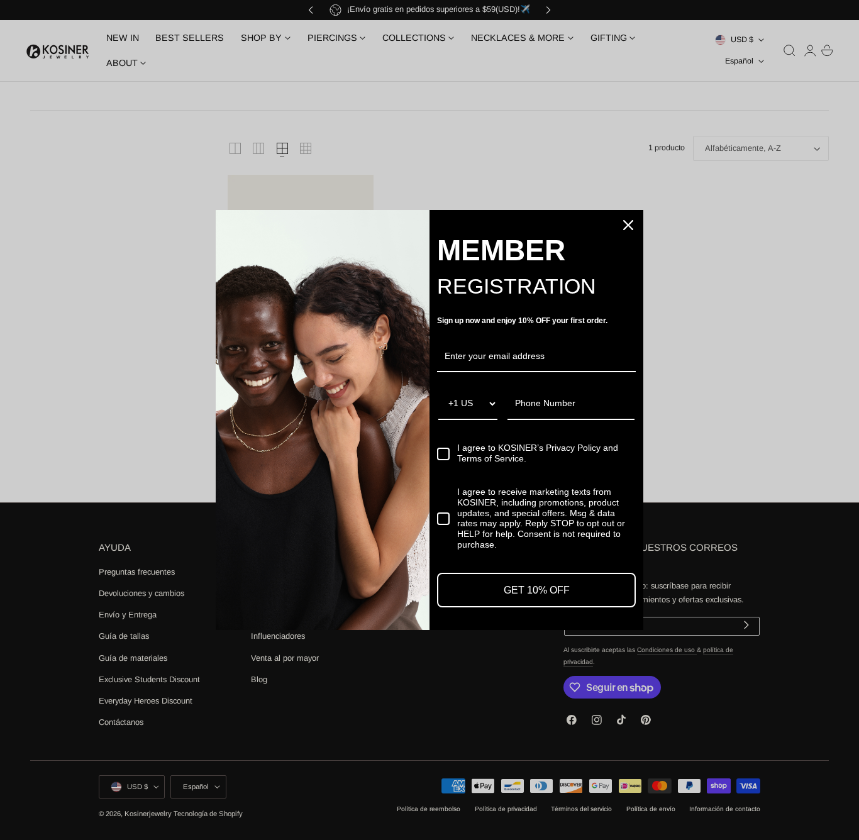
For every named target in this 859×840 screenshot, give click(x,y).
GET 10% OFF (537, 590)
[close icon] (628, 225)
